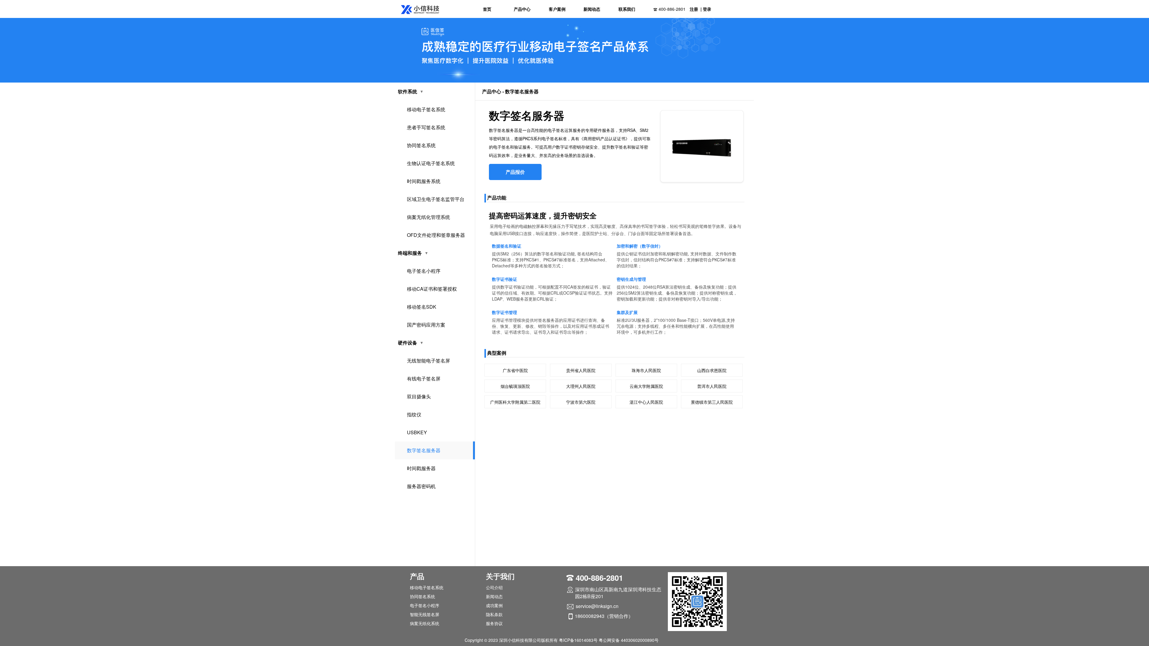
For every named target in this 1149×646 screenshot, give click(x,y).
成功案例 (494, 605)
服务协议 (494, 623)
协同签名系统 (421, 145)
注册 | (696, 9)
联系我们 (626, 9)
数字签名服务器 (423, 450)
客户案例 (557, 9)
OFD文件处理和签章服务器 (436, 234)
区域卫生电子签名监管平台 (435, 199)
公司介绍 (494, 587)
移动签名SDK (421, 306)
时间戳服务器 (421, 468)
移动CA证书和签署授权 (432, 288)
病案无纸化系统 (424, 623)
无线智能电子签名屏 (428, 360)
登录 (707, 9)
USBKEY (417, 432)
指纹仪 (414, 414)
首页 (487, 9)
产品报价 (515, 171)
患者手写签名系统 (426, 127)
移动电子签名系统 (426, 109)
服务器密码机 (421, 486)
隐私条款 (494, 614)
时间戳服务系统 (423, 181)
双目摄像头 (419, 396)
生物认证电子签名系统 (431, 163)
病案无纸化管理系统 (428, 217)
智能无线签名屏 (424, 614)
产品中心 (522, 9)
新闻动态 (591, 9)
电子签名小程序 (423, 270)
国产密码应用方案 (426, 324)
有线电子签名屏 (423, 378)
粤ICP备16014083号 (578, 640)
